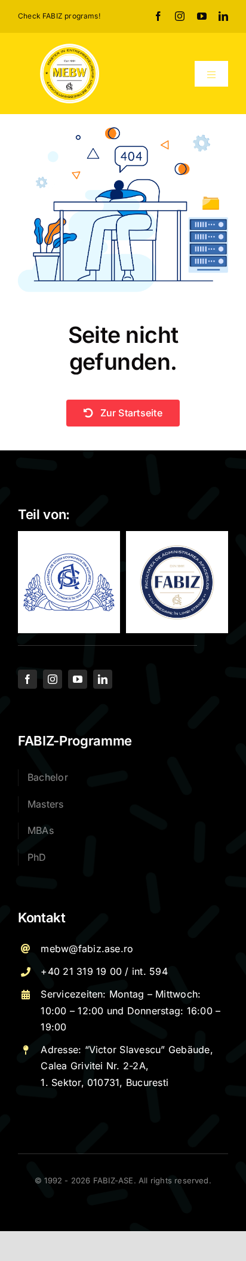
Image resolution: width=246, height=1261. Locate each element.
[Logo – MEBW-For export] (69, 47)
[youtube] (202, 16)
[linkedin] (223, 16)
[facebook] (158, 16)
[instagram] (179, 16)
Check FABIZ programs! (59, 15)
